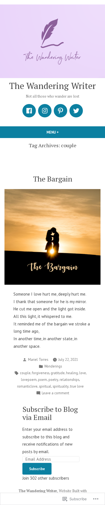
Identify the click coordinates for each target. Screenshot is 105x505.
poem (42, 379)
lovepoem (29, 379)
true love (77, 386)
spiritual (45, 386)
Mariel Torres (38, 359)
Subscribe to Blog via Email (50, 413)
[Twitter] (76, 110)
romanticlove (27, 386)
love (82, 373)
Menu (62, 132)
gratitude (58, 373)
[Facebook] (29, 110)
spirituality (61, 386)
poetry (53, 379)
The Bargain (52, 178)
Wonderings (53, 366)
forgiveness (40, 373)
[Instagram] (45, 110)
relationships (69, 379)
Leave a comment (55, 393)
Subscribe (37, 469)
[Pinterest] (60, 110)
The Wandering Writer (52, 85)
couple (25, 373)
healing (72, 373)
